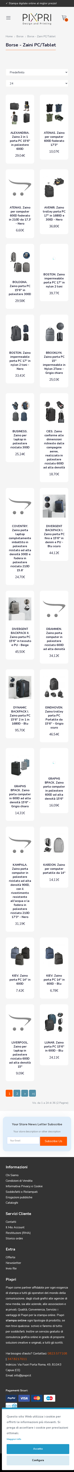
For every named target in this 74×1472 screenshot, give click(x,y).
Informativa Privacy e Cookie (24, 1186)
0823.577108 (57, 1353)
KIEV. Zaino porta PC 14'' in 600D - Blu (54, 980)
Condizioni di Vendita (19, 1181)
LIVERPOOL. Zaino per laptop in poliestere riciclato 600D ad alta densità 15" (20, 1055)
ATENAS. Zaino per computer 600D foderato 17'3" (54, 139)
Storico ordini (14, 1238)
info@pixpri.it (22, 1375)
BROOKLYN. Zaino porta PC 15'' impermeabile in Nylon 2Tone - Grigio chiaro (54, 363)
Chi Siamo (12, 1175)
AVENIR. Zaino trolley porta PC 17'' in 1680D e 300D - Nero (54, 214)
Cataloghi (12, 1203)
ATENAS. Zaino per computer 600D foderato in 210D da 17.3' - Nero (20, 216)
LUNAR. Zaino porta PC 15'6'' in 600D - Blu (54, 1046)
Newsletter (13, 1263)
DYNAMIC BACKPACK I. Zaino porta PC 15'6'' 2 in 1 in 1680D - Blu (20, 715)
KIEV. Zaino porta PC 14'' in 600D (20, 980)
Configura (38, 1460)
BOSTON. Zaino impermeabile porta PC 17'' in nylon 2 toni (54, 280)
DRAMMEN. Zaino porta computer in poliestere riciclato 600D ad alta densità (54, 639)
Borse (20, 36)
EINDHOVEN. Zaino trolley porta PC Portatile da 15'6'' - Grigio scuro (54, 718)
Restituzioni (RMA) (18, 1233)
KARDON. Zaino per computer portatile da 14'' (54, 869)
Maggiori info (14, 1439)
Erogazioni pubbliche (19, 1197)
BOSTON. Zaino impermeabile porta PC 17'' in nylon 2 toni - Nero (20, 361)
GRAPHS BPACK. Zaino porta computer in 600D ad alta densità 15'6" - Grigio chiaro (20, 796)
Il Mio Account (15, 1227)
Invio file (11, 1268)
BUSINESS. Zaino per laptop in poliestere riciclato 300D (20, 439)
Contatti (11, 1222)
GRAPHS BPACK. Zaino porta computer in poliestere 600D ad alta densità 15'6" (54, 789)
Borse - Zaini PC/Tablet (41, 36)
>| (33, 1094)
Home (9, 36)
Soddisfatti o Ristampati (22, 1192)
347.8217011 (17, 1359)
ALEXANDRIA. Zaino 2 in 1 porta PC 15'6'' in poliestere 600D (20, 141)
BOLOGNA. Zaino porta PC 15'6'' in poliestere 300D (20, 288)
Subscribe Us (53, 1141)
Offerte (10, 1257)
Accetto (38, 1449)
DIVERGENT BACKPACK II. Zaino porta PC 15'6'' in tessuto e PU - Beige (20, 637)
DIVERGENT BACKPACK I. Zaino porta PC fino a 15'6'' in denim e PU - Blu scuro (54, 536)
